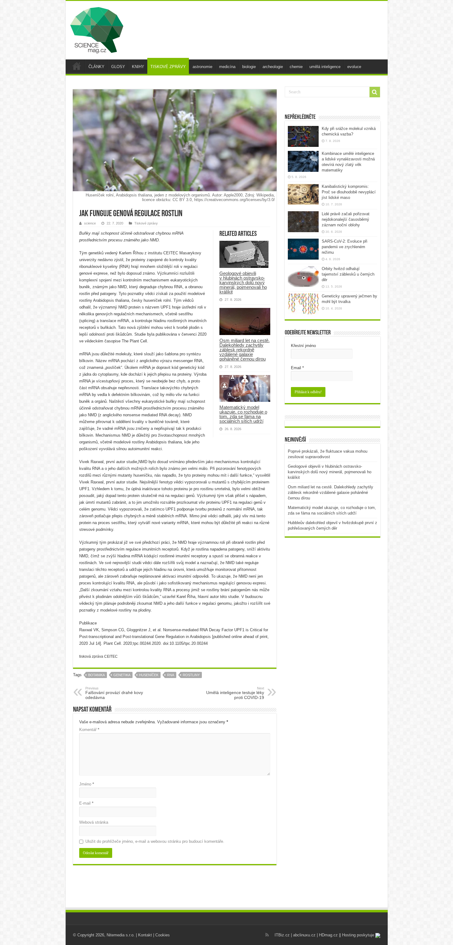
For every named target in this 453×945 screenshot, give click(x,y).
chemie (296, 66)
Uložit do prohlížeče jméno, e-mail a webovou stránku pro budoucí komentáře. (154, 841)
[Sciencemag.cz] (96, 29)
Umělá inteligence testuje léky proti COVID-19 (235, 693)
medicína (227, 66)
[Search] (374, 92)
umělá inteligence (325, 66)
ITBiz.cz (282, 935)
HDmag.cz (328, 935)
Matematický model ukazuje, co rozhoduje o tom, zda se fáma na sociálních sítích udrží (243, 414)
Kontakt (145, 935)
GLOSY (118, 66)
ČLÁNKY (96, 66)
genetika (121, 675)
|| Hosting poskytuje (357, 935)
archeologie (273, 66)
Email (297, 367)
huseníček (148, 675)
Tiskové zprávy (146, 223)
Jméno (86, 784)
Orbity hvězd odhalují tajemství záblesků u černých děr (348, 274)
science (90, 223)
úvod (77, 65)
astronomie (202, 66)
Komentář (89, 729)
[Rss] (267, 935)
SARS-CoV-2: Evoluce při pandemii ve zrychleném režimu (344, 247)
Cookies (162, 935)
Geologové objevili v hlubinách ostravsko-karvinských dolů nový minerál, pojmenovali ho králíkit (243, 282)
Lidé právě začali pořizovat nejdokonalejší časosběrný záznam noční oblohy (345, 219)
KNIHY (138, 66)
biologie (249, 66)
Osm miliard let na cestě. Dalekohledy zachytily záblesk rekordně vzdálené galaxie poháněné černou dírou (244, 349)
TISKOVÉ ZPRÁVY (168, 66)
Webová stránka (93, 822)
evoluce (354, 66)
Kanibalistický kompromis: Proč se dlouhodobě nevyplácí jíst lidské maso (349, 192)
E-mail (86, 803)
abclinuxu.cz (304, 935)
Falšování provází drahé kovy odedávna (114, 693)
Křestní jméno (303, 345)
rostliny (191, 675)
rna (170, 675)
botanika (96, 675)
